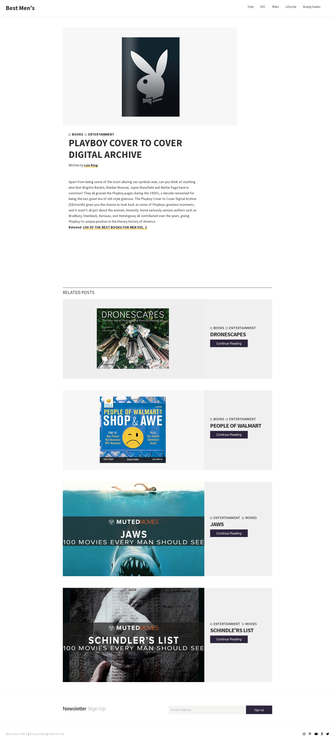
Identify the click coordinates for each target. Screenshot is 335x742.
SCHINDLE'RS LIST (232, 630)
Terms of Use (56, 734)
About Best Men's (17, 734)
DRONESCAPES (228, 334)
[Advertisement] (232, 196)
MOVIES (251, 517)
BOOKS (77, 134)
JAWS (217, 524)
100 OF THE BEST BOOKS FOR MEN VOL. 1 (115, 227)
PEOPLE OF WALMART (235, 425)
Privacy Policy (37, 734)
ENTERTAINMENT (101, 134)
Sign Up (84, 709)
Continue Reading (229, 343)
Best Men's (20, 8)
